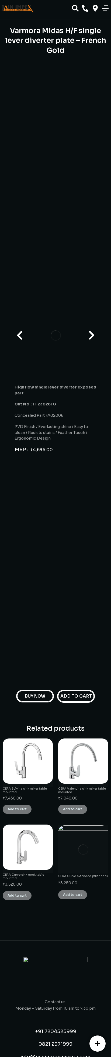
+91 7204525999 (55, 1031)
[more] (97, 1043)
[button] (105, 8)
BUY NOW (35, 696)
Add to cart (17, 809)
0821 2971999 (55, 1044)
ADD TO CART (76, 696)
